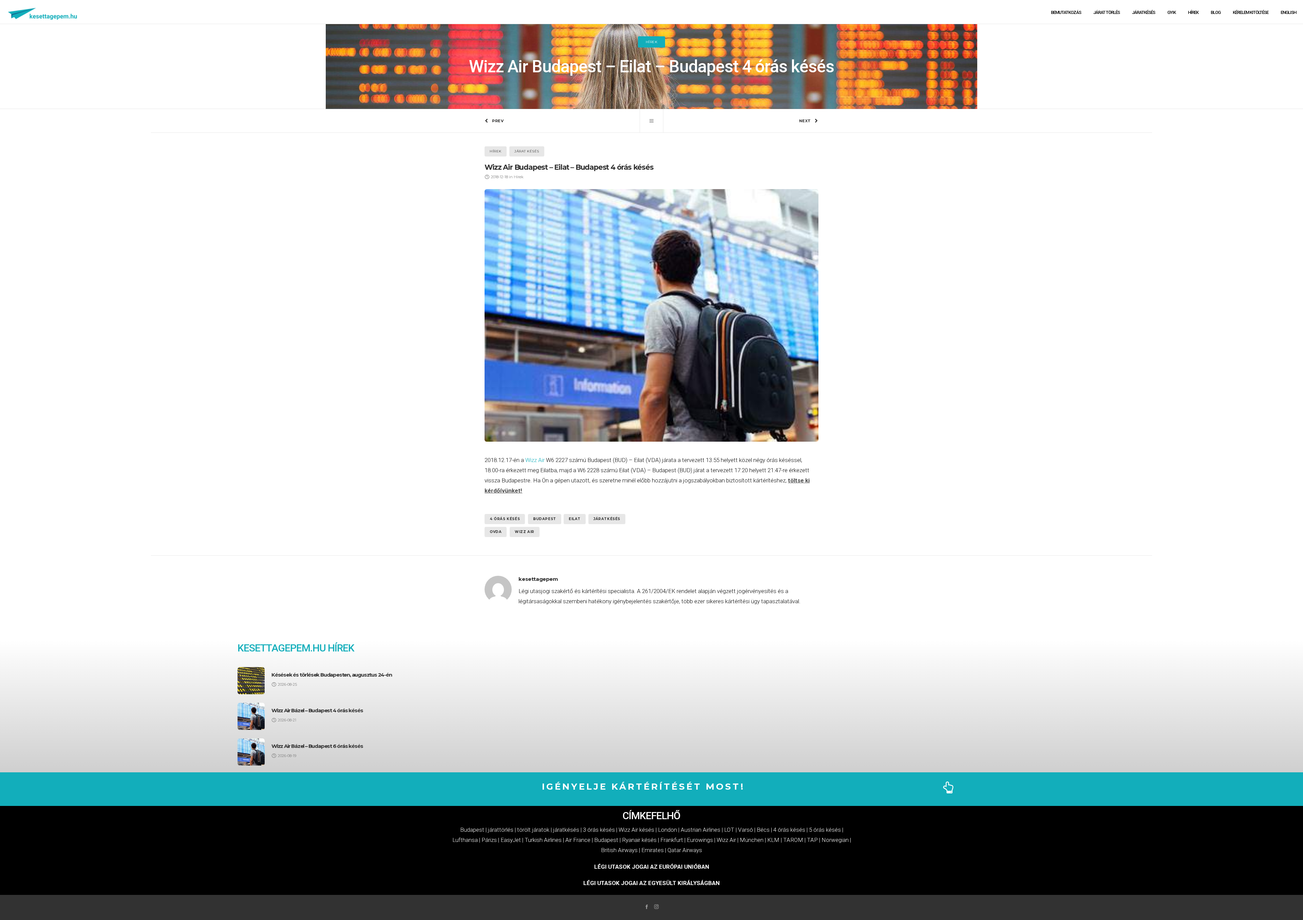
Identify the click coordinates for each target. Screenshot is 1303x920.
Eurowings (700, 839)
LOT (729, 829)
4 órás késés (505, 519)
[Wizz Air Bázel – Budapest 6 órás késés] (251, 752)
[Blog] (651, 121)
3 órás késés (599, 829)
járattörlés (500, 829)
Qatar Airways (684, 850)
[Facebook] (647, 906)
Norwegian (835, 839)
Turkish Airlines (543, 839)
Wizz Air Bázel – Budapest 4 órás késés (317, 710)
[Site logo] (43, 12)
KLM (773, 839)
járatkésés (606, 519)
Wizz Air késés (636, 829)
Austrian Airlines (700, 829)
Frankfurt (671, 839)
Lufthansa (465, 839)
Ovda (496, 532)
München (751, 839)
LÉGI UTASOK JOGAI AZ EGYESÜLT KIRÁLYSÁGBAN (651, 883)
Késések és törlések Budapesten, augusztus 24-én (331, 674)
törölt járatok (533, 829)
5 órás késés (825, 829)
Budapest (544, 519)
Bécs (763, 829)
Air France (577, 839)
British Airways (619, 850)
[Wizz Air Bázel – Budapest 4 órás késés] (251, 716)
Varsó (745, 829)
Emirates (652, 850)
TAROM (793, 839)
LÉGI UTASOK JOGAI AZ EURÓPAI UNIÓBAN (651, 866)
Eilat (575, 519)
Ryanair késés (639, 839)
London (667, 829)
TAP (812, 839)
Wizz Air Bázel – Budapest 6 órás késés (317, 746)
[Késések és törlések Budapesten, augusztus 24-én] (251, 680)
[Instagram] (656, 906)
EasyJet (511, 839)
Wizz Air (535, 460)
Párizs (489, 839)
